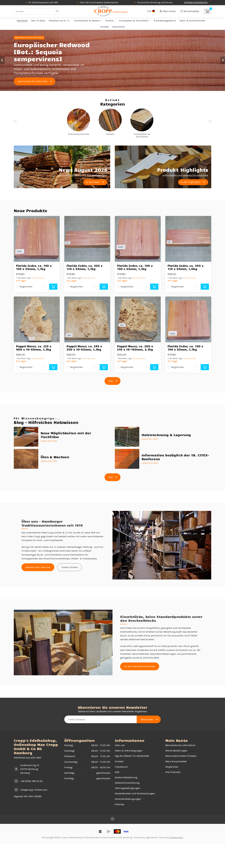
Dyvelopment (176, 837)
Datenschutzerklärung (127, 782)
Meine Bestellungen (176, 750)
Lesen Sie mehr (49, 440)
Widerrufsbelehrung (126, 777)
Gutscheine (118, 26)
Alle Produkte (172, 772)
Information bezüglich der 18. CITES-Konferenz (175, 457)
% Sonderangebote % (165, 20)
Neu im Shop (38, 20)
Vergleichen (25, 286)
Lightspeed (151, 837)
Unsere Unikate (69, 567)
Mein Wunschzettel (176, 761)
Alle (111, 381)
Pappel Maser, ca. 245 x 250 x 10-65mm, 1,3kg (84, 348)
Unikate (104, 26)
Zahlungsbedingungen (127, 788)
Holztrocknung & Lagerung (166, 435)
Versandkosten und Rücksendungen (135, 793)
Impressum (121, 766)
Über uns (120, 745)
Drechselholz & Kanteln (87, 20)
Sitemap (119, 804)
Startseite (22, 20)
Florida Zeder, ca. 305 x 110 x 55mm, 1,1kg (85, 267)
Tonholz (109, 20)
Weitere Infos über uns (37, 567)
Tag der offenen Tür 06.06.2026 (132, 755)
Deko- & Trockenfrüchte (192, 20)
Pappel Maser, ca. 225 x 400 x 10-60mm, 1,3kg (33, 348)
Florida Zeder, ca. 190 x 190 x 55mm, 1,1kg (34, 267)
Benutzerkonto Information (180, 745)
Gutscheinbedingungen (128, 798)
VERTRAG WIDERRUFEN (195, 2)
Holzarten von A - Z (59, 20)
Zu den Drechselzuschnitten (139, 666)
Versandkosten (38, 278)
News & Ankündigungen (128, 750)
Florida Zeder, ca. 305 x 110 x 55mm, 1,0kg (186, 267)
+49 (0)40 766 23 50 (31, 781)
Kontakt (119, 761)
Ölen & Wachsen (55, 457)
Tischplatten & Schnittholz (133, 20)
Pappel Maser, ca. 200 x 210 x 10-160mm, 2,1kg (135, 348)
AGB (117, 772)
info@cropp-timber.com (33, 789)
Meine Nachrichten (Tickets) (180, 755)
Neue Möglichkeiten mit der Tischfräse (66, 435)
